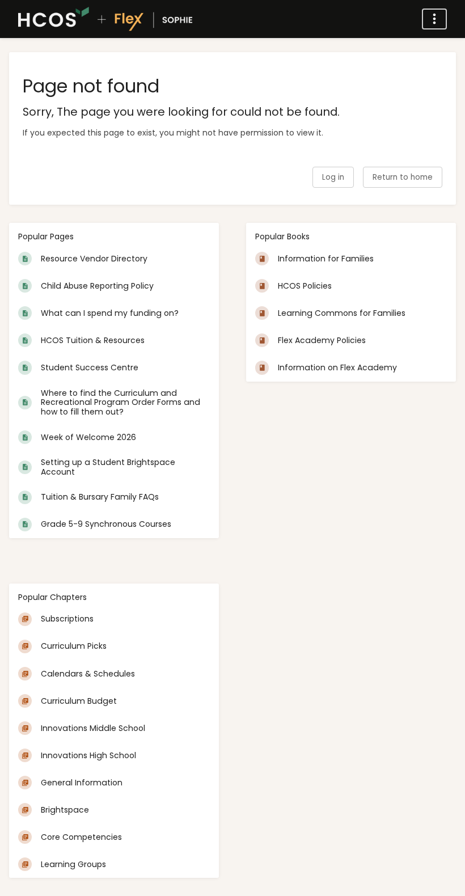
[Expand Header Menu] (434, 19)
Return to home (403, 177)
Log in (333, 177)
